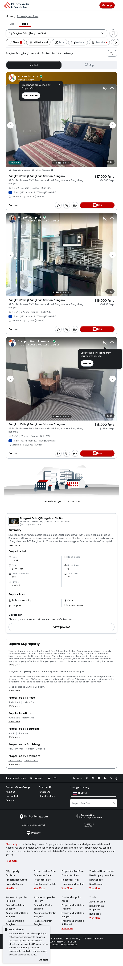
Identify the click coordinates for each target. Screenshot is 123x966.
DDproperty (12, 871)
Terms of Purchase (93, 938)
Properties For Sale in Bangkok (73, 915)
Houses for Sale (42, 879)
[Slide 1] (52, 162)
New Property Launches (101, 875)
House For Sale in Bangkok (15, 923)
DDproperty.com (14, 844)
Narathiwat (28, 718)
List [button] (36, 65)
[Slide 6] (67, 163)
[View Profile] (25, 78)
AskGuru (10, 875)
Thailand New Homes (101, 871)
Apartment (88, 653)
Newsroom (44, 792)
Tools (92, 897)
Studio (11, 733)
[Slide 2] (55, 163)
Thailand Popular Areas (72, 899)
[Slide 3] (58, 163)
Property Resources (16, 879)
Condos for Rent (70, 875)
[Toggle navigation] (118, 5)
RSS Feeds (95, 914)
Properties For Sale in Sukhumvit (73, 923)
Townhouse (76, 653)
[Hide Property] (104, 88)
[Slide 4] (61, 163)
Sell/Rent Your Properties (96, 908)
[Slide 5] (65, 163)
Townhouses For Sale (45, 884)
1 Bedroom (23, 733)
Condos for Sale (42, 875)
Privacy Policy (40, 944)
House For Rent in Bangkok (43, 923)
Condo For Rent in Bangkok (43, 907)
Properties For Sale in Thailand (73, 907)
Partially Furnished (35, 749)
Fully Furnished (16, 749)
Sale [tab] (12, 23)
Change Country (79, 787)
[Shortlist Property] (112, 88)
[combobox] (56, 33)
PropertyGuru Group (18, 787)
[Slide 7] (70, 292)
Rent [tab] (25, 23)
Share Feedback (47, 796)
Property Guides (14, 884)
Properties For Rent (73, 871)
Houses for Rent (70, 879)
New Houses (95, 884)
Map (91, 65)
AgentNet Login (97, 901)
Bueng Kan (14, 718)
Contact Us (45, 787)
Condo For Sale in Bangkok (15, 907)
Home (9, 16)
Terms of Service (54, 938)
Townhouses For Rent (73, 884)
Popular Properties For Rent (44, 899)
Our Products (12, 796)
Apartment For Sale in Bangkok (17, 915)
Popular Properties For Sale (17, 899)
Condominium (44, 653)
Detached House (61, 653)
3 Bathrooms (31, 760)
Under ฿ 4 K (14, 702)
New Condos (96, 879)
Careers (10, 800)
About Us (10, 792)
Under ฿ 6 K (28, 702)
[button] (16, 545)
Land (24, 656)
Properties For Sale (45, 871)
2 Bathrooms (15, 760)
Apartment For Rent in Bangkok (45, 915)
